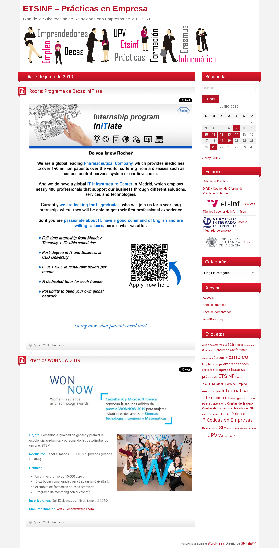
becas (239, 345)
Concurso (208, 350)
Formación (213, 383)
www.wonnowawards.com (75, 509)
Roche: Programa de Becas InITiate (65, 91)
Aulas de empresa (213, 344)
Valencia (227, 435)
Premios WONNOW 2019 (54, 360)
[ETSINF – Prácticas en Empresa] (118, 45)
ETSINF (226, 376)
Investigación (237, 398)
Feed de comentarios (217, 312)
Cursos (219, 358)
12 (221, 134)
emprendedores (236, 364)
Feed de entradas (214, 305)
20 (229, 140)
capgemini (249, 344)
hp (216, 391)
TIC (204, 436)
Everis (238, 377)
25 (213, 147)
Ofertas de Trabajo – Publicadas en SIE (228, 408)
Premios (225, 414)
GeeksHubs (208, 391)
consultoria (207, 358)
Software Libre (248, 428)
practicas (215, 414)
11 (213, 134)
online (205, 414)
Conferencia (238, 350)
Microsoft (215, 403)
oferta (223, 403)
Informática (235, 390)
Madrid (206, 403)
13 (229, 134)
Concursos (221, 350)
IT (248, 398)
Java (252, 398)
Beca (229, 344)
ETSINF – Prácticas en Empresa (85, 8)
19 (221, 140)
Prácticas (239, 413)
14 (236, 134)
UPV (247, 242)
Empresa (222, 369)
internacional (214, 397)
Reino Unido (210, 428)
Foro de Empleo (236, 384)
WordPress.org (213, 319)
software (233, 428)
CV (226, 358)
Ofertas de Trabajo (240, 403)
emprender (208, 369)
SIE (222, 428)
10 (206, 134)
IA (219, 391)
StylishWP (248, 543)
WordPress (216, 543)
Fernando (58, 345)
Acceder (208, 297)
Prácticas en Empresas (227, 420)
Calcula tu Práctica (215, 181)
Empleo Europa (212, 364)
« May (206, 158)
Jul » (216, 158)
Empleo (238, 356)
